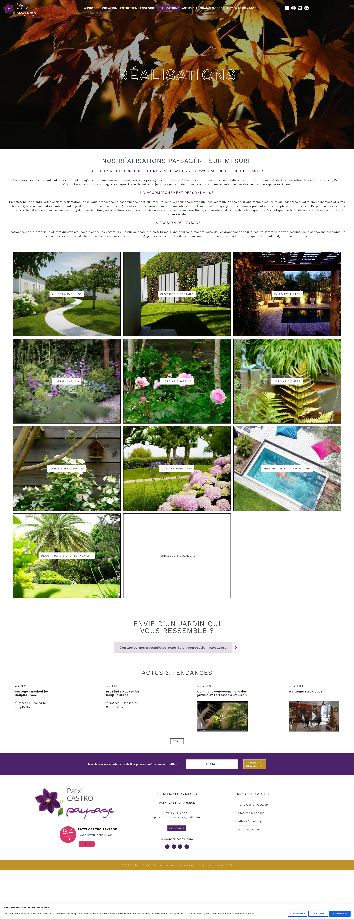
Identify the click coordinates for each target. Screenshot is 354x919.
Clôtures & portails (251, 813)
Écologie (147, 8)
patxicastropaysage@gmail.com (177, 817)
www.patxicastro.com (177, 839)
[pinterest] (300, 8)
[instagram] (293, 8)
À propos (92, 8)
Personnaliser (296, 913)
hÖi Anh (229, 865)
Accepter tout (340, 913)
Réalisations (168, 8)
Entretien (128, 8)
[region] (177, 911)
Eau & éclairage (249, 829)
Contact (249, 8)
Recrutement (228, 8)
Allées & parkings (250, 821)
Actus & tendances (198, 8)
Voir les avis (86, 844)
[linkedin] (306, 8)
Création (109, 8)
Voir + (177, 741)
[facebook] (287, 8)
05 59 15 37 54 (177, 812)
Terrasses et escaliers (253, 804)
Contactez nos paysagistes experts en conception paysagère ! (174, 647)
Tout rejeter (318, 913)
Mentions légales (186, 865)
